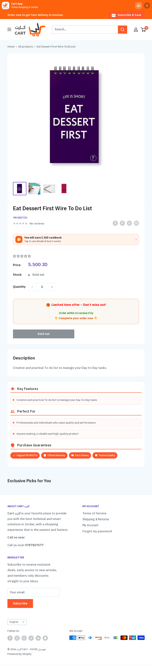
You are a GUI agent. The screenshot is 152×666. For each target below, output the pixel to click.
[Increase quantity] (52, 287)
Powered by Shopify (19, 654)
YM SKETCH (20, 218)
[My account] (136, 30)
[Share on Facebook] (115, 223)
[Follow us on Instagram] (24, 638)
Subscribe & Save (129, 15)
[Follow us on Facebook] (10, 638)
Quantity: (19, 287)
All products (25, 47)
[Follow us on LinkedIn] (38, 638)
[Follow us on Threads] (17, 638)
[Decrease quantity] (32, 287)
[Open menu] (9, 29)
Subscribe (20, 603)
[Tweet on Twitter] (129, 223)
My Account (90, 525)
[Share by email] (136, 223)
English (13, 622)
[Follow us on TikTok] (31, 638)
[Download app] (138, 5)
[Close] (147, 5)
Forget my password (97, 531)
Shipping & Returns (95, 519)
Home (10, 47)
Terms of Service (94, 513)
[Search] (122, 30)
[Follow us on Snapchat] (45, 638)
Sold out (44, 334)
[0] (143, 29)
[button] (22, 256)
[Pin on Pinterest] (122, 223)
